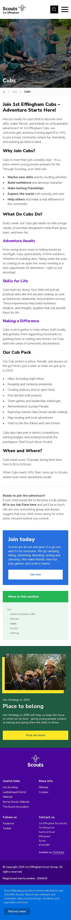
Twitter (7, 828)
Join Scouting (10, 787)
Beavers (14, 618)
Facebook (8, 823)
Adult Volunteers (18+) (22, 614)
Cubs (13, 623)
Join (15, 91)
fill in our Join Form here (19, 505)
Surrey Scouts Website (16, 802)
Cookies (43, 792)
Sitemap (14, 633)
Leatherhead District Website (14, 794)
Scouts (14, 628)
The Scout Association (16, 807)
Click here (58, 852)
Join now (35, 574)
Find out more (35, 735)
